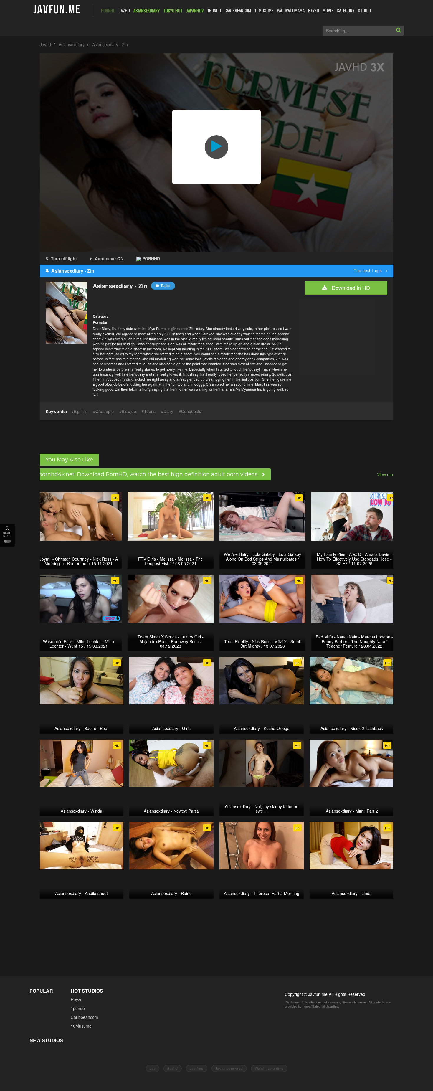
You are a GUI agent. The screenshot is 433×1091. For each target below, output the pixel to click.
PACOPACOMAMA (291, 10)
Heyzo (76, 999)
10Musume (81, 1026)
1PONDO (214, 10)
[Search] (399, 31)
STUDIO (364, 10)
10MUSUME (263, 10)
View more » (388, 474)
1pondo (78, 1008)
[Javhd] (57, 9)
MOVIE (328, 10)
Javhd (45, 44)
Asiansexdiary (72, 44)
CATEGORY (345, 10)
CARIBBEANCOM (237, 10)
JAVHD (124, 10)
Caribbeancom (84, 1017)
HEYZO (313, 10)
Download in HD (350, 287)
